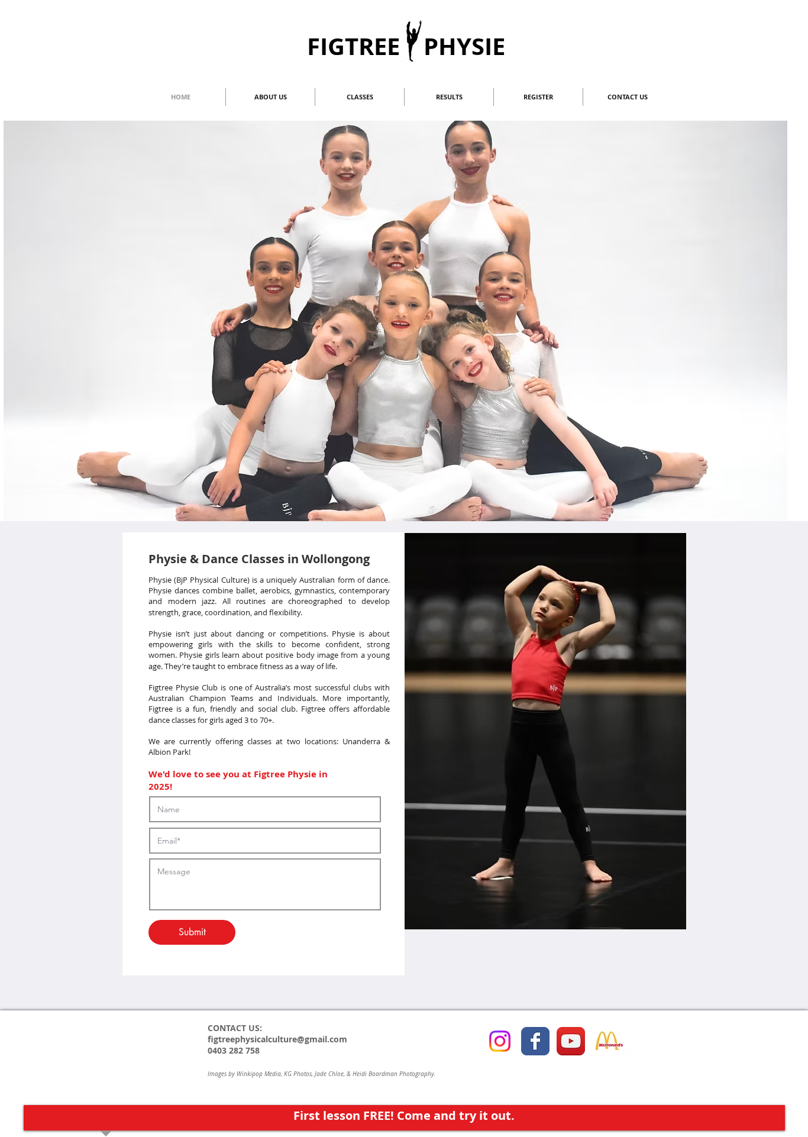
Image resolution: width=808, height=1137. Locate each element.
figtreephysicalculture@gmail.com (277, 1039)
